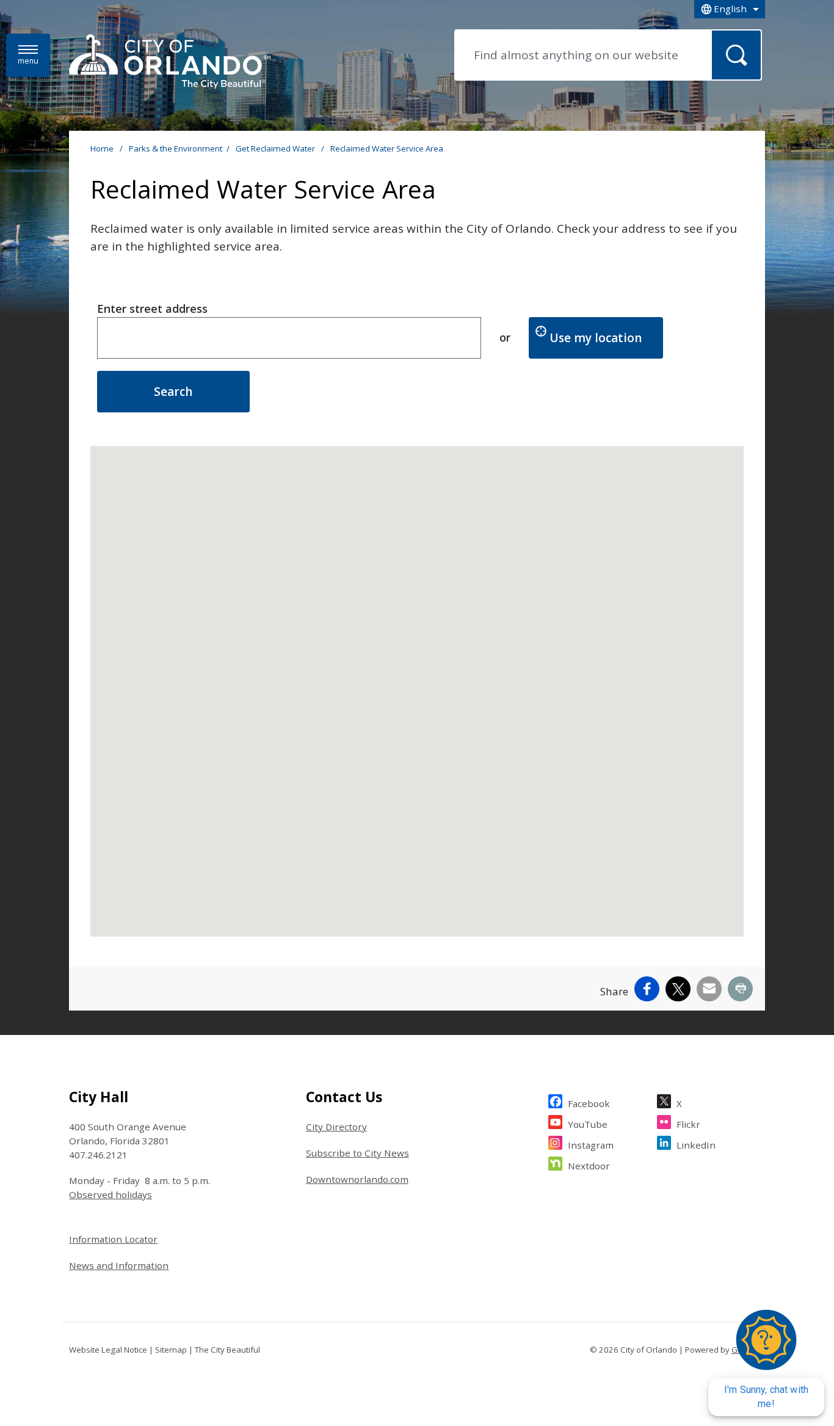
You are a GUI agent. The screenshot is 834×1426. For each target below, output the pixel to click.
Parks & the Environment (175, 148)
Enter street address (152, 308)
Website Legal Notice (108, 1349)
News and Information (119, 1265)
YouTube (587, 1124)
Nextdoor (589, 1166)
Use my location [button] (606, 337)
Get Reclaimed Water (276, 148)
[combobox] (729, 9)
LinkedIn (696, 1145)
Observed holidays (110, 1194)
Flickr (688, 1124)
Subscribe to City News (357, 1153)
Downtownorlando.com (357, 1179)
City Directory (336, 1127)
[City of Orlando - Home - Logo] (169, 62)
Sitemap (171, 1349)
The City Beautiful (227, 1349)
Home (102, 148)
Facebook (589, 1103)
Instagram (591, 1145)
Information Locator (113, 1239)
